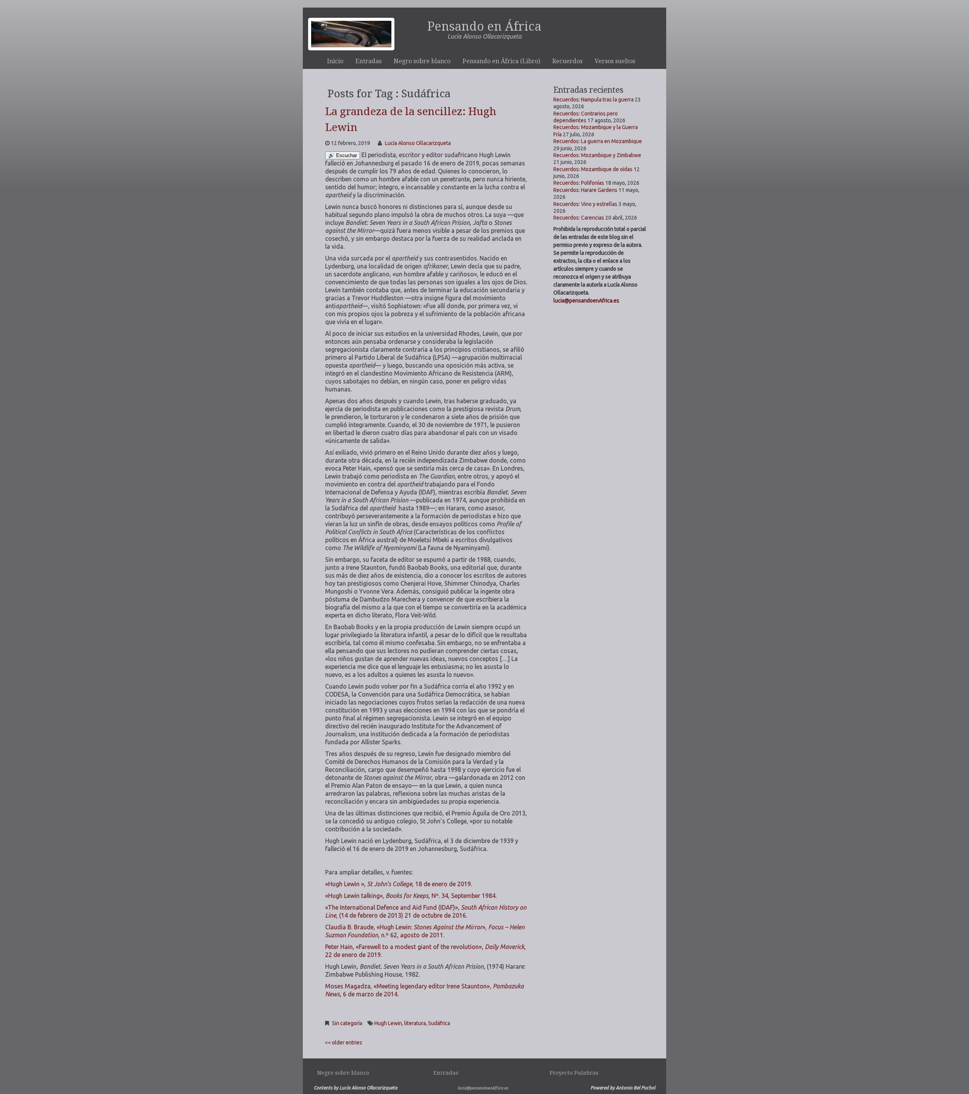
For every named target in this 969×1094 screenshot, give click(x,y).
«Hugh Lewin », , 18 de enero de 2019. (398, 883)
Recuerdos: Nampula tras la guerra (593, 100)
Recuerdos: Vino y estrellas (585, 204)
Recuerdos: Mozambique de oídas (592, 169)
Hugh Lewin (388, 1023)
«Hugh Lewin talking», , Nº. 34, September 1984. (411, 895)
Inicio (335, 61)
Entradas (368, 61)
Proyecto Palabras (574, 1072)
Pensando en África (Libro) (501, 61)
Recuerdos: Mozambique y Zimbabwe (597, 155)
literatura (415, 1023)
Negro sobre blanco (422, 61)
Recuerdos (567, 61)
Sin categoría (347, 1023)
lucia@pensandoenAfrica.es (586, 301)
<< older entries (343, 1042)
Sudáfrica (439, 1023)
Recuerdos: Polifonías (578, 183)
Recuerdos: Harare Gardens (585, 190)
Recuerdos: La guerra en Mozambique (597, 141)
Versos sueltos (615, 61)
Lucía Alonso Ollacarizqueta (418, 143)
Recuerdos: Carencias (578, 218)
